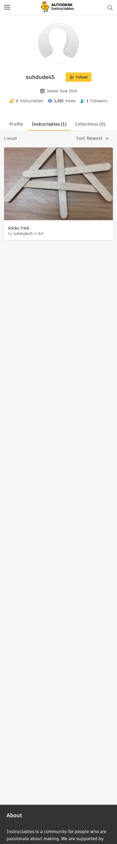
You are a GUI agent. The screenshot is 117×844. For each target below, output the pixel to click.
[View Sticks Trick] (58, 184)
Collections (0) (90, 124)
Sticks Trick (18, 228)
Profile (16, 124)
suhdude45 (23, 233)
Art (41, 233)
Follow (82, 77)
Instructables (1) (49, 124)
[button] (7, 7)
